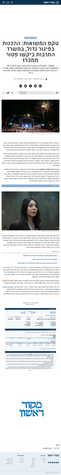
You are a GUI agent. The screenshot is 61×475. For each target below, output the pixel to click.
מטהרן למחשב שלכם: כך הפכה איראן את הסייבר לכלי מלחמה (40, 256)
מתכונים (32, 465)
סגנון (33, 463)
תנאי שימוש (10, 462)
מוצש (33, 460)
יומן (44, 462)
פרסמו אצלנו (10, 458)
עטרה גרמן (42, 79)
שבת (33, 462)
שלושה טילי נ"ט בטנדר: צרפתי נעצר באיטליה (44, 259)
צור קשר (22, 458)
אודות (22, 460)
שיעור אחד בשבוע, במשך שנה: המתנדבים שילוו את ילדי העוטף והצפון (37, 263)
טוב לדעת (32, 467)
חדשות (43, 458)
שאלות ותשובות (9, 463)
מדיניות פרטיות (9, 460)
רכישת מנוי (21, 462)
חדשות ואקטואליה (30, 38)
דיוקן (33, 458)
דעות (44, 460)
